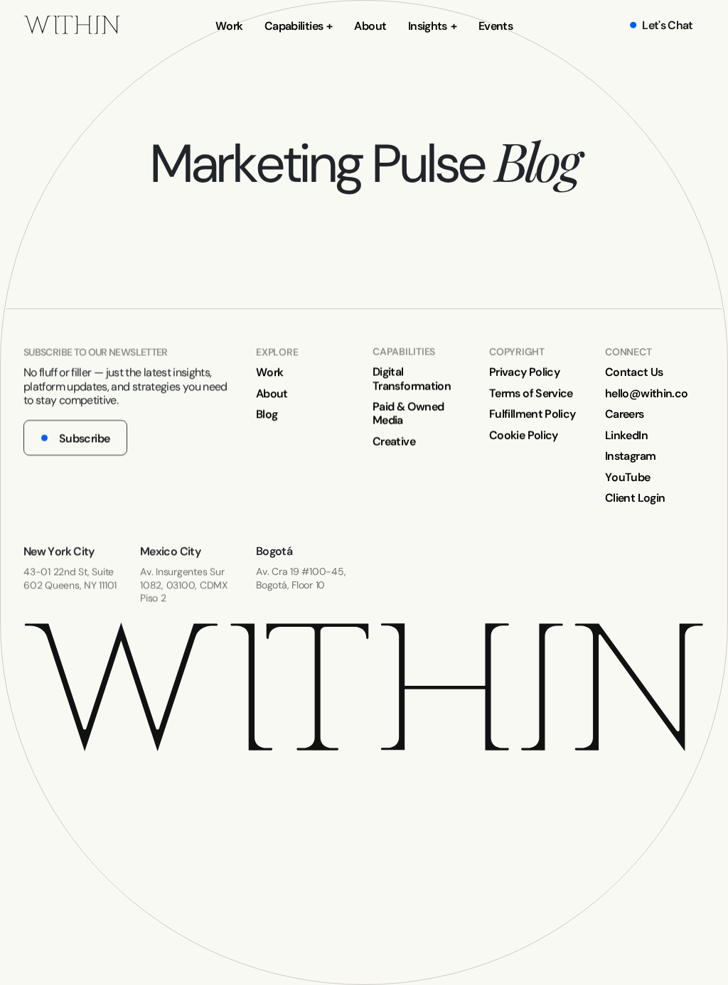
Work (228, 25)
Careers (624, 414)
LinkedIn (626, 434)
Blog (266, 414)
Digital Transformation (412, 378)
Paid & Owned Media (408, 413)
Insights (427, 25)
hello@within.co (646, 393)
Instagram (630, 456)
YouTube (628, 476)
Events (495, 25)
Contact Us (634, 372)
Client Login (635, 498)
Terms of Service (531, 393)
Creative (394, 441)
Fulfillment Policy (532, 414)
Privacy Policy (524, 372)
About (370, 25)
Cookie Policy (523, 434)
